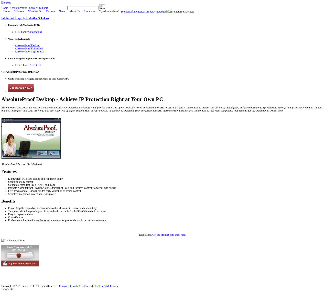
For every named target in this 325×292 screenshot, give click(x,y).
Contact (33, 7)
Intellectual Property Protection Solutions (25, 18)
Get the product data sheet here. (169, 234)
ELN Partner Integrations (28, 31)
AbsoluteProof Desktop (27, 45)
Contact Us (77, 286)
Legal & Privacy (109, 286)
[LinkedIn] (62, 7)
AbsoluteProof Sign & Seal (29, 51)
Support (43, 7)
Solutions (126, 11)
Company (64, 286)
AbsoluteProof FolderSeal (29, 48)
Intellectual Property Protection (149, 11)
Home (4, 7)
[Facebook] (56, 7)
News (88, 286)
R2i (12, 289)
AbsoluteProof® (18, 7)
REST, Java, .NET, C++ (28, 65)
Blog (96, 286)
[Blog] (52, 7)
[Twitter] (59, 7)
